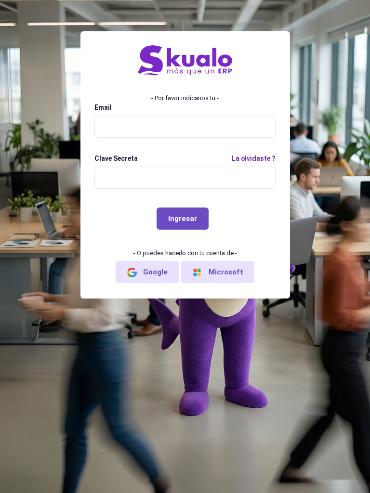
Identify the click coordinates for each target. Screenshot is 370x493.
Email (103, 107)
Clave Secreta (116, 158)
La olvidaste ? (254, 158)
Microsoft (225, 272)
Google (154, 272)
